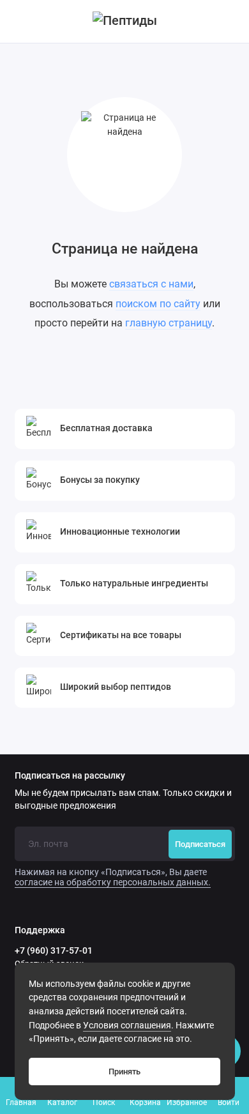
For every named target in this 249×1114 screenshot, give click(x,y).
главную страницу (168, 323)
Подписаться (200, 844)
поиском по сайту (158, 304)
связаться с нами (151, 284)
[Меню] (21, 21)
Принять (124, 1071)
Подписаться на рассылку (70, 776)
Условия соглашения (127, 1025)
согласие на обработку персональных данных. (113, 882)
